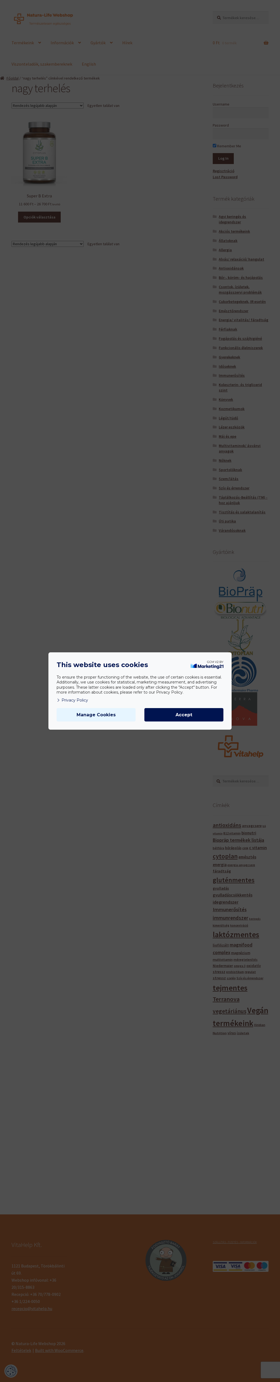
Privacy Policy (75, 700)
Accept (184, 714)
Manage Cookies (96, 714)
